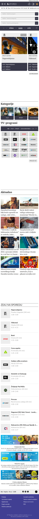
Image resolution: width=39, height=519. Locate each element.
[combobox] (2, 14)
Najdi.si (6, 492)
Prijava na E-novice (29, 501)
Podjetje (4, 497)
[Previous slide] (4, 52)
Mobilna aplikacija (6, 506)
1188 (14, 492)
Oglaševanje (5, 501)
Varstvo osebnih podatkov (30, 499)
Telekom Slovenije (33, 0)
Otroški (25, 8)
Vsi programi (33, 73)
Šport (9, 8)
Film (4, 8)
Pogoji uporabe (6, 504)
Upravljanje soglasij (7, 499)
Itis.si (10, 492)
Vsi (8, 128)
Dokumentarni (17, 8)
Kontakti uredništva (29, 497)
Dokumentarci (25, 128)
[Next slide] (34, 52)
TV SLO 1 (23, 35)
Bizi (2, 492)
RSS (25, 504)
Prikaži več (33, 160)
